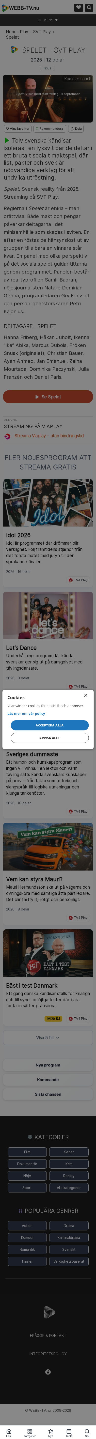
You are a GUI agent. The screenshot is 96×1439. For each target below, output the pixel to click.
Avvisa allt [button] (49, 738)
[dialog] (48, 719)
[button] (50, 725)
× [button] (85, 695)
